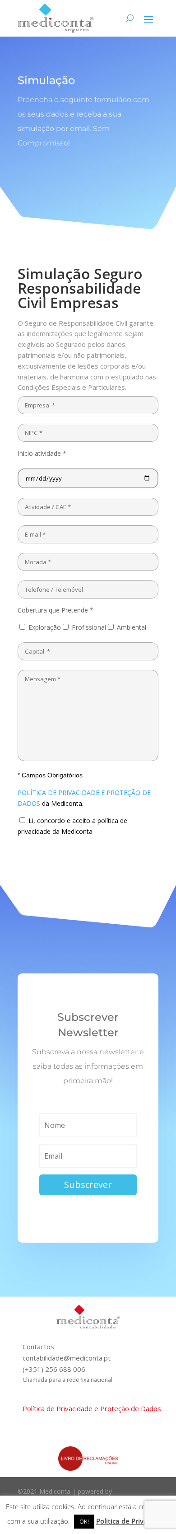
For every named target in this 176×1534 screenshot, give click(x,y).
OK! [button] (84, 1521)
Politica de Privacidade (132, 1520)
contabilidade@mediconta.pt (67, 1357)
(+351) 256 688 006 (54, 1369)
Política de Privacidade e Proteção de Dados (92, 1408)
